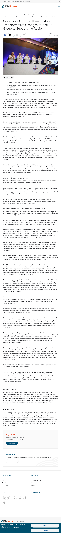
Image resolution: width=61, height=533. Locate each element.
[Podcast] (25, 498)
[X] (15, 498)
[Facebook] (4, 498)
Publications (5, 485)
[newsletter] (4, 503)
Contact (11, 461)
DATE (50, 33)
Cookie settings (13, 530)
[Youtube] (20, 498)
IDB (17, 521)
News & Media (33, 15)
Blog (3, 480)
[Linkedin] (9, 498)
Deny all (45, 525)
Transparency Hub (36, 480)
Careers (33, 485)
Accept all (45, 530)
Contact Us (34, 482)
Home (25, 15)
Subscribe (12, 443)
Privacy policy (5, 530)
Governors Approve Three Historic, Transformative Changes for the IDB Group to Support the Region (31, 16)
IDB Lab (22, 521)
